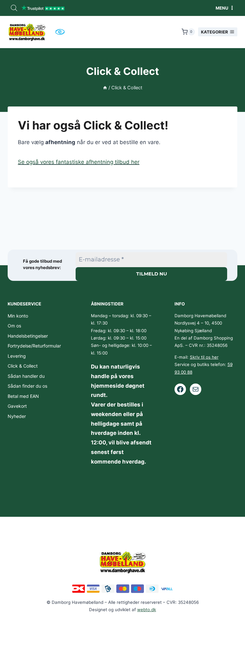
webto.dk (146, 609)
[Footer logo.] (122, 562)
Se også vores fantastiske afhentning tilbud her (78, 162)
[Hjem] (105, 87)
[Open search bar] (14, 8)
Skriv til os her (204, 357)
